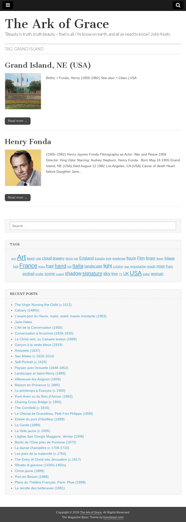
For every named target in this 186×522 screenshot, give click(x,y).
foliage (169, 258)
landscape (93, 266)
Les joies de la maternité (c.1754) (40, 454)
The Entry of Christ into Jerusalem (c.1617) (48, 459)
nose (160, 266)
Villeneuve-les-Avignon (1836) (38, 379)
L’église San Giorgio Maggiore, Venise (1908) (49, 436)
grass (41, 266)
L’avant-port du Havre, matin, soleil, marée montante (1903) (61, 316)
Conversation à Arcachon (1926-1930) (44, 333)
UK (126, 273)
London (118, 266)
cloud (47, 258)
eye (108, 258)
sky (106, 273)
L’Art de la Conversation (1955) (38, 327)
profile (39, 274)
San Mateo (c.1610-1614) (34, 356)
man (126, 266)
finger (150, 258)
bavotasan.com (113, 517)
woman (157, 273)
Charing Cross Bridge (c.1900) (38, 402)
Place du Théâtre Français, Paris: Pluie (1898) (50, 482)
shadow (73, 273)
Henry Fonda (28, 141)
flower (159, 258)
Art (21, 257)
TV (120, 274)
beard (31, 258)
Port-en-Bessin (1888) (32, 477)
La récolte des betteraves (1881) (40, 488)
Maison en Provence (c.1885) (37, 385)
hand (60, 266)
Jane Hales (23, 322)
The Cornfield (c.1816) (32, 408)
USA (136, 273)
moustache (138, 266)
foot (15, 266)
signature (92, 273)
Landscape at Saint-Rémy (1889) (40, 373)
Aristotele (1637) (27, 350)
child (38, 258)
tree (114, 273)
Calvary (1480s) (27, 310)
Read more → (17, 121)
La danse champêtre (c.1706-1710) (42, 448)
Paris (169, 266)
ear (76, 258)
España (100, 258)
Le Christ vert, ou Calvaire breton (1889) (46, 339)
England (86, 258)
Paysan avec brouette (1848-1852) (41, 368)
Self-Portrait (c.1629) (31, 362)
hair (50, 266)
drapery (59, 258)
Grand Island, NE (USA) (48, 65)
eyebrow (118, 258)
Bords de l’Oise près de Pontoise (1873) (45, 442)
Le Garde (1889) (27, 425)
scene (50, 274)
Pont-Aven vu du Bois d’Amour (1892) (44, 396)
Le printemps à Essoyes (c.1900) (40, 390)
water (146, 274)
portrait (28, 273)
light (107, 266)
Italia (78, 266)
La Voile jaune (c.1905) (32, 431)
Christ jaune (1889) (29, 471)
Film (141, 258)
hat (69, 266)
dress (69, 258)
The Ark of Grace (57, 23)
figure (131, 258)
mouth (151, 266)
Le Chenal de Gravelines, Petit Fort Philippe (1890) (54, 414)
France (28, 265)
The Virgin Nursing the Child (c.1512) (43, 305)
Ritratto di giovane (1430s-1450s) (40, 465)
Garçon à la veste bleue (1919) (38, 345)
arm (13, 258)
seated (60, 274)
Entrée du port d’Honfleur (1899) (40, 419)
